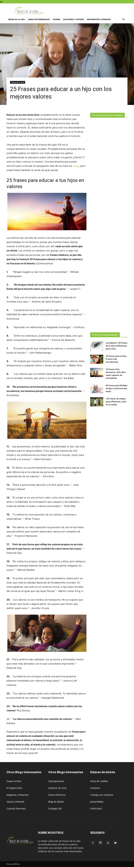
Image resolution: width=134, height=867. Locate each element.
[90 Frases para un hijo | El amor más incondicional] (96, 359)
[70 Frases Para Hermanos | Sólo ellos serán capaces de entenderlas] (96, 372)
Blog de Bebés (56, 801)
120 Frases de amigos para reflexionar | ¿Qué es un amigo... (116, 402)
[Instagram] (100, 842)
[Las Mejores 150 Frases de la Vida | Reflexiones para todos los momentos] (96, 346)
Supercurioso (14, 781)
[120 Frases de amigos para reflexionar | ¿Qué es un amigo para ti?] (96, 401)
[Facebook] (92, 843)
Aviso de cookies (99, 781)
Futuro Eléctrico (57, 794)
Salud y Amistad (15, 801)
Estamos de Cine (57, 788)
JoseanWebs (96, 801)
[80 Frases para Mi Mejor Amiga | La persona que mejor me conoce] (96, 388)
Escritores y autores (73, 19)
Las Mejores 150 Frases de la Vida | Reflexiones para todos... (116, 346)
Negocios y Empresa (18, 794)
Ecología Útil (55, 808)
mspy (76, 165)
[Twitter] (107, 843)
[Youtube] (115, 843)
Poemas (56, 19)
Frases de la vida (16, 19)
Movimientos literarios (99, 19)
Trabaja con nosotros (101, 794)
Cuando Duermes (16, 808)
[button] (123, 19)
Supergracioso (56, 781)
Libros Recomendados (39, 19)
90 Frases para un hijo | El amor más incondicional (116, 359)
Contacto (95, 788)
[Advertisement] (108, 224)
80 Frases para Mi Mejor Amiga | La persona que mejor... (116, 388)
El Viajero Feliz (14, 788)
